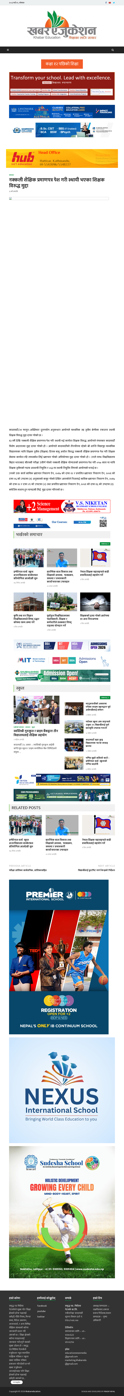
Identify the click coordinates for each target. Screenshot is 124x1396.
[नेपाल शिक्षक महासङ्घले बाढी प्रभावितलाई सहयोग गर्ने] (95, 568)
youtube (41, 1311)
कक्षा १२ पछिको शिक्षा (62, 64)
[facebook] (106, 3)
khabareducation (33, 1391)
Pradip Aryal (109, 1391)
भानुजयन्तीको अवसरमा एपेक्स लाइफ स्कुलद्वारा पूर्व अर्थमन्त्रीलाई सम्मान (98, 707)
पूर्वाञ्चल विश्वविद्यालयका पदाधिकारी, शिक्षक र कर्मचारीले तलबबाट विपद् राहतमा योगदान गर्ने (59, 621)
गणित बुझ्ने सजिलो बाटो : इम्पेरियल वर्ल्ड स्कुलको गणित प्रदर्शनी (97, 761)
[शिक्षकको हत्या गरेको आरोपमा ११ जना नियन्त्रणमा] (95, 612)
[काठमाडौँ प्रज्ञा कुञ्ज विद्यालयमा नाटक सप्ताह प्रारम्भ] (74, 740)
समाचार (11, 175)
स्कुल (33, 727)
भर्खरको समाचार (19, 727)
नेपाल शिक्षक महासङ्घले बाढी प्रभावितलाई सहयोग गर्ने (94, 573)
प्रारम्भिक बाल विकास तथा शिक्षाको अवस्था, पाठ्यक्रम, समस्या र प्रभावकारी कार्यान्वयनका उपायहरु (60, 577)
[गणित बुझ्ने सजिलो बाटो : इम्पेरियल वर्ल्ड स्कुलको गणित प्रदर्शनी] (74, 758)
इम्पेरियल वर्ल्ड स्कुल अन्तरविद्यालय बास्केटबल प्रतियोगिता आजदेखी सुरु (26, 575)
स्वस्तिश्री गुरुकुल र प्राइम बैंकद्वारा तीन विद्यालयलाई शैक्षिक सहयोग (36, 733)
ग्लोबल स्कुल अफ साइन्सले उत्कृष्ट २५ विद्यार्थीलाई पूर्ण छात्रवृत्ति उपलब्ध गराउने (98, 725)
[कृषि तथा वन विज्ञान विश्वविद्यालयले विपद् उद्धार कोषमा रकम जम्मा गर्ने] (29, 612)
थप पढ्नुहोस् (16, 1382)
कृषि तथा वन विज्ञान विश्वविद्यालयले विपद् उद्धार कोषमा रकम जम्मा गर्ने (26, 619)
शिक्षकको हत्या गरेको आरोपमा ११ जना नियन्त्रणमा (94, 617)
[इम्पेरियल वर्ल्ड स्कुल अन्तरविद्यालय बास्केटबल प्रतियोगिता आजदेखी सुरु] (29, 568)
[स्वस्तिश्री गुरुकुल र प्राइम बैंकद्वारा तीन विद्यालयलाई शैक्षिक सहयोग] (36, 697)
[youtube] (110, 3)
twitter (41, 1317)
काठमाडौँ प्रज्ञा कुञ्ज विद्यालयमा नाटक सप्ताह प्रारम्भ (97, 743)
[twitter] (114, 3)
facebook (42, 1306)
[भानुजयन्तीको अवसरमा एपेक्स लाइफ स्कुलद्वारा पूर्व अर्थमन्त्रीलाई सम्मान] (74, 704)
